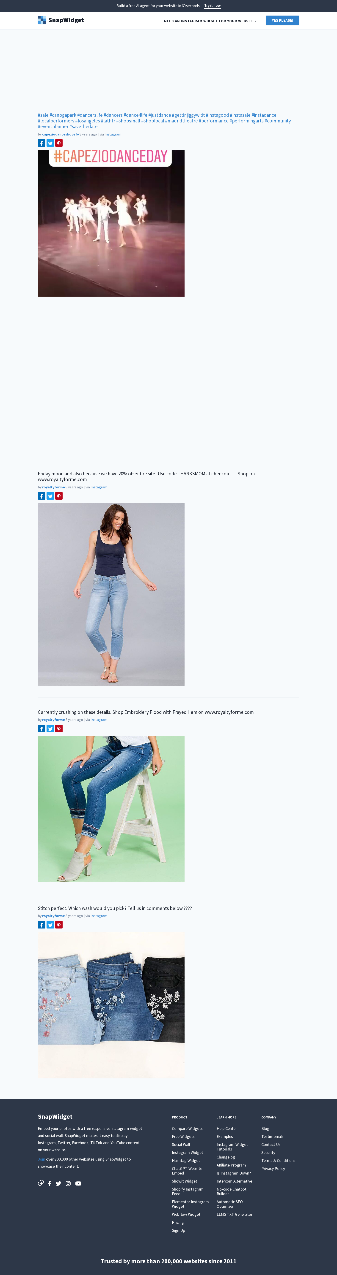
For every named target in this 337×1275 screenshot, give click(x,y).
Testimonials (272, 1136)
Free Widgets (183, 1136)
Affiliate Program (231, 1165)
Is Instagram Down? (234, 1173)
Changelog (226, 1157)
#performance (214, 121)
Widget (66, 19)
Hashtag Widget (186, 1160)
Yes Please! (282, 20)
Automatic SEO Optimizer (230, 1204)
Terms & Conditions (278, 1160)
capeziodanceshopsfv (60, 134)
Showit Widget (184, 1181)
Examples (225, 1136)
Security (268, 1152)
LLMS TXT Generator (234, 1214)
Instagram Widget (187, 1152)
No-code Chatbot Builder (231, 1191)
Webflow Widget (186, 1214)
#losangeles (87, 121)
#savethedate (83, 126)
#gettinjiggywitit (188, 115)
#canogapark (63, 115)
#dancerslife (90, 115)
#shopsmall (128, 121)
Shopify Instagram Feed (188, 1191)
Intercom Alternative (234, 1181)
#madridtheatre (181, 121)
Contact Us (271, 1144)
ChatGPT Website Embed (187, 1171)
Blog (265, 1128)
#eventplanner (53, 126)
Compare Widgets (187, 1128)
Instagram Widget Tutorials (232, 1147)
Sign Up (178, 1230)
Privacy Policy (273, 1168)
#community (278, 121)
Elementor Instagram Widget (190, 1204)
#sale (43, 115)
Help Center (227, 1128)
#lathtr (108, 121)
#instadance (263, 115)
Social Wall (181, 1144)
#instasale (240, 115)
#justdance (159, 115)
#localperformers (56, 121)
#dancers (113, 115)
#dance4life (135, 115)
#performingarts (246, 121)
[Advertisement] (168, 69)
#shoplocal (152, 121)
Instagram (113, 134)
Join (41, 1159)
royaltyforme (53, 487)
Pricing (178, 1222)
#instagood (217, 115)
